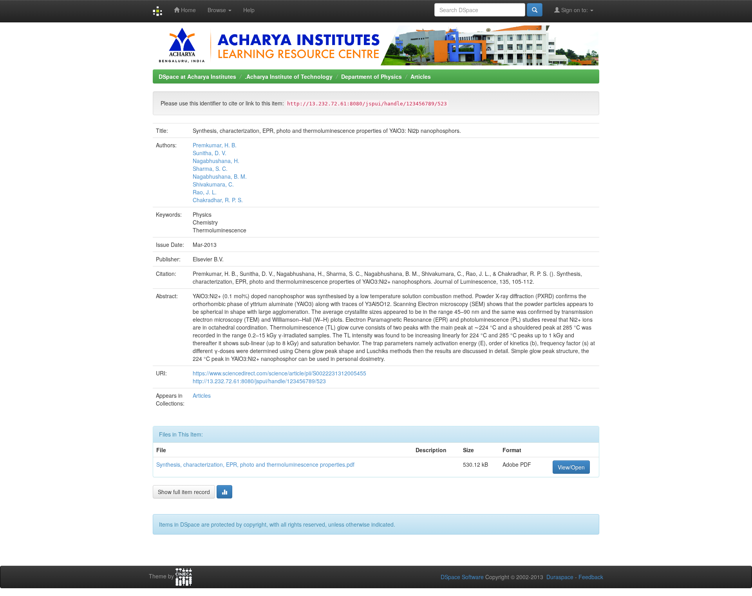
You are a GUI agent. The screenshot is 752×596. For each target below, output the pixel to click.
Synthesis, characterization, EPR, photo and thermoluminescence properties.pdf (255, 464)
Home (187, 10)
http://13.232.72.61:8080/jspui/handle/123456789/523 (259, 381)
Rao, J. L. (205, 192)
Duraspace (559, 577)
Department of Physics (371, 76)
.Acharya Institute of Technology (289, 76)
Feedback (590, 577)
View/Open (571, 467)
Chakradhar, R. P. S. (218, 200)
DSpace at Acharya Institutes (197, 76)
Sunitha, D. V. (209, 153)
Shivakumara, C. (213, 184)
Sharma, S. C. (210, 168)
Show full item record (184, 492)
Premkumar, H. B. (215, 145)
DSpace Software (462, 577)
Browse (218, 10)
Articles (420, 76)
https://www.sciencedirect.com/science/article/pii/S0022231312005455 (279, 373)
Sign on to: (574, 10)
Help (249, 10)
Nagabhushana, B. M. (220, 176)
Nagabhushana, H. (216, 161)
